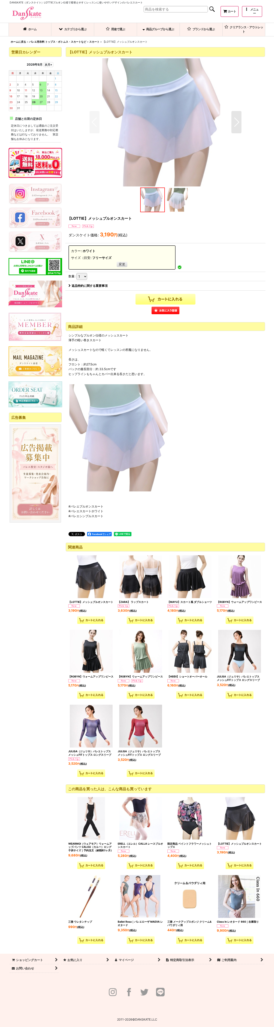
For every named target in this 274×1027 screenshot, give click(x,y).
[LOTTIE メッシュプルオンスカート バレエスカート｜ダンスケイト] (165, 122)
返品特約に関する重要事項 (90, 285)
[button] (252, 11)
